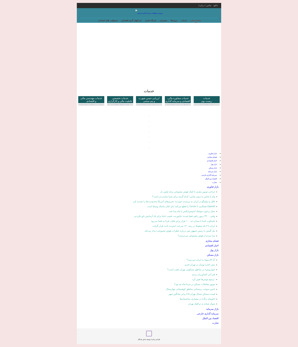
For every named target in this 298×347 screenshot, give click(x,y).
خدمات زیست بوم (206, 99)
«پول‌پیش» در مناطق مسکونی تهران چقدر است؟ (191, 269)
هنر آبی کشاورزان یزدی (203, 274)
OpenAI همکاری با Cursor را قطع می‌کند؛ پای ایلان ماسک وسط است (181, 206)
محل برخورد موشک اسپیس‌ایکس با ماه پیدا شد (192, 211)
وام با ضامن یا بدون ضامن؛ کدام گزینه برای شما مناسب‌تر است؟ (183, 196)
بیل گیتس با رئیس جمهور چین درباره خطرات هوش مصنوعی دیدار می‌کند (180, 230)
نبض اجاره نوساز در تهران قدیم (200, 264)
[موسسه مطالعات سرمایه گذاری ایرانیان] (149, 13)
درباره (202, 5)
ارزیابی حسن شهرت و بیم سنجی (149, 99)
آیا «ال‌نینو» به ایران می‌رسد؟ (201, 259)
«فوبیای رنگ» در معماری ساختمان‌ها (197, 298)
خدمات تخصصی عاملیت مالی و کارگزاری (120, 99)
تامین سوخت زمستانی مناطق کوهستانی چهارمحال (190, 289)
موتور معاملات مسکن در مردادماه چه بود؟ (194, 284)
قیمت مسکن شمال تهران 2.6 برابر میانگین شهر (192, 294)
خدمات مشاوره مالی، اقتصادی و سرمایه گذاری (177, 99)
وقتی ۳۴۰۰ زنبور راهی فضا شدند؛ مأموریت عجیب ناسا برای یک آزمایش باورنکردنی (174, 216)
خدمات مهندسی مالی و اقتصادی (91, 99)
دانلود (215, 5)
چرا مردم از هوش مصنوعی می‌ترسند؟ (196, 235)
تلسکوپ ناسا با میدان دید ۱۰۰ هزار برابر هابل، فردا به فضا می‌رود (183, 221)
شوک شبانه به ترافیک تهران (201, 303)
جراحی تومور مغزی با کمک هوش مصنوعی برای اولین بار (187, 191)
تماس (209, 5)
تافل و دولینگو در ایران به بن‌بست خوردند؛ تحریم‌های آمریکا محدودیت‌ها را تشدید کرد (174, 201)
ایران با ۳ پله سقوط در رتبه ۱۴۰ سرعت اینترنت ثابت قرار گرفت (183, 225)
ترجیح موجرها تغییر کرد (203, 279)
